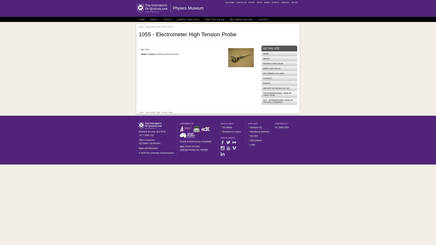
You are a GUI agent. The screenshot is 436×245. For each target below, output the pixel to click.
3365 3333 (284, 127)
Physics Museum (188, 8)
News (267, 2)
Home (142, 20)
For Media (227, 127)
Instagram (223, 148)
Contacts (241, 2)
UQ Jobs (254, 136)
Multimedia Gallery (241, 20)
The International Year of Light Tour (277, 94)
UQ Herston (155, 143)
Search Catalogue (188, 20)
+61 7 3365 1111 (146, 135)
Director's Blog (214, 20)
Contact (264, 20)
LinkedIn (223, 154)
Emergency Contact (232, 131)
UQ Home (229, 2)
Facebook (223, 142)
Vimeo (234, 148)
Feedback (206, 141)
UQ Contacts (256, 140)
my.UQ (295, 2)
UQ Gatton (144, 143)
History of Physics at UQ (276, 88)
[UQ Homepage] (154, 8)
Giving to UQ (256, 127)
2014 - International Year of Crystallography (278, 101)
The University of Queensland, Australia (151, 125)
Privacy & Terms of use (190, 141)
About (154, 20)
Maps (259, 2)
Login (252, 144)
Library (285, 2)
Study (252, 2)
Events (275, 2)
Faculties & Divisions (259, 131)
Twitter (228, 142)
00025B (204, 150)
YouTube (228, 148)
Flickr (234, 142)
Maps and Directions (148, 148)
